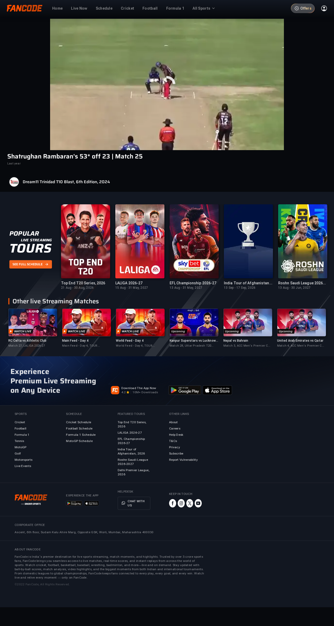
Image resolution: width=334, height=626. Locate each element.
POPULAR (24, 233)
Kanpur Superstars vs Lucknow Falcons (193, 341)
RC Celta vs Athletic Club (27, 340)
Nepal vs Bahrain (235, 340)
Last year (14, 163)
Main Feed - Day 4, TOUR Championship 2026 (80, 346)
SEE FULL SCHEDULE (28, 264)
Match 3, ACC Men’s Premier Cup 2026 (247, 346)
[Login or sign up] (324, 8)
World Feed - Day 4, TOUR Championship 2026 (134, 346)
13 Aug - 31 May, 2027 (186, 288)
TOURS (30, 248)
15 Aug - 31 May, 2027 (131, 288)
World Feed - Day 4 (130, 340)
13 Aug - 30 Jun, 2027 (294, 288)
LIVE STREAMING (36, 240)
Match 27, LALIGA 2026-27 (26, 345)
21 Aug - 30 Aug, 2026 (77, 288)
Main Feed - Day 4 (75, 340)
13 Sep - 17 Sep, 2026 (239, 288)
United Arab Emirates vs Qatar (300, 340)
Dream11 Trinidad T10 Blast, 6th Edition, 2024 (66, 182)
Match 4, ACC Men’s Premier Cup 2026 (301, 346)
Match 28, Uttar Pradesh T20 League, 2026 (190, 346)
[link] (32, 328)
